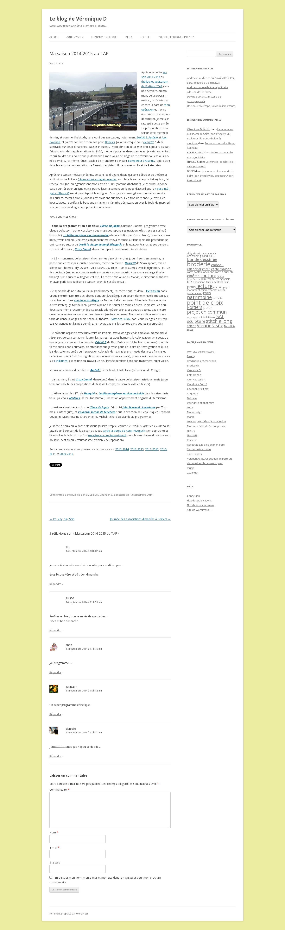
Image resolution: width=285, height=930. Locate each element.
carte (206, 268)
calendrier (194, 269)
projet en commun (207, 312)
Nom (53, 832)
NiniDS (70, 598)
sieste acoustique (86, 300)
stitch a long (219, 321)
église (190, 329)
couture (208, 275)
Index (128, 37)
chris (69, 645)
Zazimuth (192, 472)
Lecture (145, 37)
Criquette (192, 393)
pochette (217, 298)
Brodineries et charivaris (201, 361)
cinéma (193, 275)
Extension (153, 291)
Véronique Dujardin (198, 129)
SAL (220, 316)
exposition (199, 282)
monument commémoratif (202, 290)
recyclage (192, 317)
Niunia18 (71, 687)
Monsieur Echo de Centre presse (206, 426)
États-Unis (229, 326)
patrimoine (199, 297)
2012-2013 (137, 449)
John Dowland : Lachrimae (139, 407)
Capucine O (194, 370)
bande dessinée (202, 259)
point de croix (205, 302)
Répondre (55, 584)
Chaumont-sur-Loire (104, 37)
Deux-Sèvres (193, 279)
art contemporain (206, 253)
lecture (204, 286)
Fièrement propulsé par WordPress (68, 913)
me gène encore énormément (107, 435)
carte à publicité (224, 272)
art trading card (197, 256)
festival (218, 282)
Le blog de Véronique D (78, 18)
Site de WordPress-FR (199, 510)
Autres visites (74, 37)
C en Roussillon (196, 379)
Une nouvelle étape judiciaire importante (211, 106)
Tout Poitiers (194, 454)
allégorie (191, 253)
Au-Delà (153, 137)
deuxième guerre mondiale (215, 278)
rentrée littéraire (207, 317)
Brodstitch (193, 365)
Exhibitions (60, 361)
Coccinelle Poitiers (197, 389)
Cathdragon (194, 375)
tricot (191, 325)
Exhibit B (141, 137)
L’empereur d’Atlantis (141, 160)
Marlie (190, 416)
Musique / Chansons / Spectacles (107, 494)
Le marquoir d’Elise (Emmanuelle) (206, 421)
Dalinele (192, 398)
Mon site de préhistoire (200, 351)
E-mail (54, 847)
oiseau (221, 290)
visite (217, 325)
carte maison (221, 269)
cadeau (217, 264)
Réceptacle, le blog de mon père (206, 444)
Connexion (193, 496)
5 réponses (56, 63)
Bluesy (191, 356)
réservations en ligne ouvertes (98, 179)
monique (192, 143)
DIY (189, 281)
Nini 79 (191, 430)
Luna (190, 407)
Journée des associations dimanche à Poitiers (140, 519)
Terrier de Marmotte (199, 449)
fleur (226, 282)
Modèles (110, 142)
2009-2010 (66, 454)
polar (207, 307)
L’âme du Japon (110, 226)
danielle (71, 728)
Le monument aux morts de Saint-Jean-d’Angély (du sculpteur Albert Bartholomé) (210, 133)
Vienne (204, 325)
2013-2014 (122, 449)
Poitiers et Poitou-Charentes (176, 37)
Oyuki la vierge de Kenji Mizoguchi (100, 244)
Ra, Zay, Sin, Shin (61, 519)
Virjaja (190, 468)
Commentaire (59, 789)
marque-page (221, 287)
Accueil (54, 37)
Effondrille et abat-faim (200, 402)
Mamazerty (193, 412)
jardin (191, 287)
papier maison (194, 293)
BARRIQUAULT (195, 152)
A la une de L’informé (199, 92)
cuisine (220, 276)
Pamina (191, 440)
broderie (198, 264)
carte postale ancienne (200, 272)
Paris (207, 292)
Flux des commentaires (200, 505)
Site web (54, 862)
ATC (211, 256)
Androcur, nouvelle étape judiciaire (207, 87)
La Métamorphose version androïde (86, 235)
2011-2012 (152, 449)
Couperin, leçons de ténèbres (96, 412)
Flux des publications (199, 500)
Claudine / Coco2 (197, 384)
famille (209, 281)
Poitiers (194, 307)
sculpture (196, 321)
